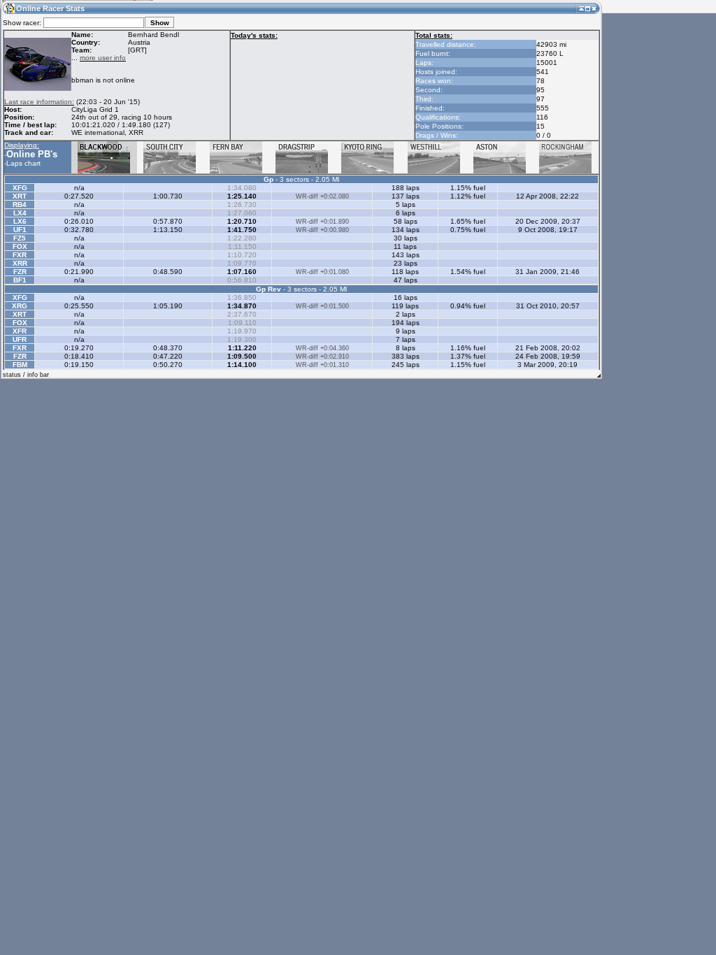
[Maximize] (588, 8)
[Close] (594, 8)
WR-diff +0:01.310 (322, 364)
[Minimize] (581, 8)
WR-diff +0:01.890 (322, 221)
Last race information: (39, 102)
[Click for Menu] (8, 8)
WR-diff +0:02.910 (322, 356)
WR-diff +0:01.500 (322, 306)
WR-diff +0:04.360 (322, 348)
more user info (103, 58)
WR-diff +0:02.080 (322, 196)
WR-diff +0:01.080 (322, 271)
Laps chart (23, 163)
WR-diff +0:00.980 (322, 230)
